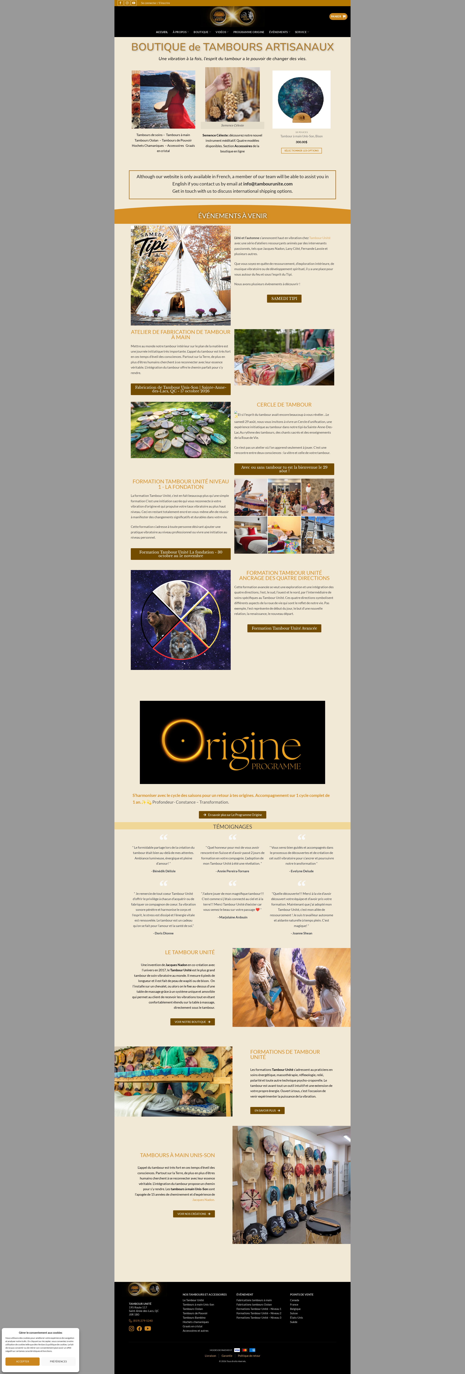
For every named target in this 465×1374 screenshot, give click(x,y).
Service (301, 32)
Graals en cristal (192, 1326)
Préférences (58, 1361)
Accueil (162, 32)
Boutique (201, 32)
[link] (319, 238)
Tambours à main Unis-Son (198, 1304)
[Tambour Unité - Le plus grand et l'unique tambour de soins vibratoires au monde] (232, 16)
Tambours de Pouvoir (195, 1313)
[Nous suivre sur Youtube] (134, 3)
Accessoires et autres (196, 1330)
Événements (278, 32)
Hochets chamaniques (196, 1322)
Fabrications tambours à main (254, 1300)
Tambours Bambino (194, 1317)
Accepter (22, 1361)
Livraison (210, 1355)
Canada (294, 1300)
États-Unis (296, 1317)
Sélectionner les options (306, 150)
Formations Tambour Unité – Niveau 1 (258, 1308)
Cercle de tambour (284, 404)
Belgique (295, 1308)
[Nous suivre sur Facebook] (121, 3)
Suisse (294, 1313)
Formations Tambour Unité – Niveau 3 (258, 1317)
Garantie (227, 1355)
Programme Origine (248, 32)
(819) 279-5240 (143, 1320)
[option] (306, 116)
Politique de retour (249, 1355)
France (294, 1304)
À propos (180, 32)
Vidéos (221, 32)
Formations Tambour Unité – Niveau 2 (258, 1313)
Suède (293, 1322)
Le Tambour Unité (193, 1300)
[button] (155, 125)
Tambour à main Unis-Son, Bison (306, 136)
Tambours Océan (193, 1308)
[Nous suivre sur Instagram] (127, 3)
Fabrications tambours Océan (254, 1304)
